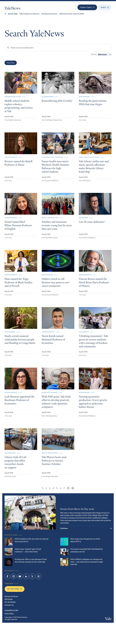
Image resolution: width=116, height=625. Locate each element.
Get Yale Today (13, 589)
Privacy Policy (9, 613)
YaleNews (12, 8)
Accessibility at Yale (11, 610)
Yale (108, 619)
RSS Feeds (9, 599)
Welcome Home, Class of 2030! (71, 14)
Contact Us (9, 605)
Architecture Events (49, 14)
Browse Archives (11, 596)
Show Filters (11, 63)
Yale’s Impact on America (29, 14)
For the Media (10, 602)
